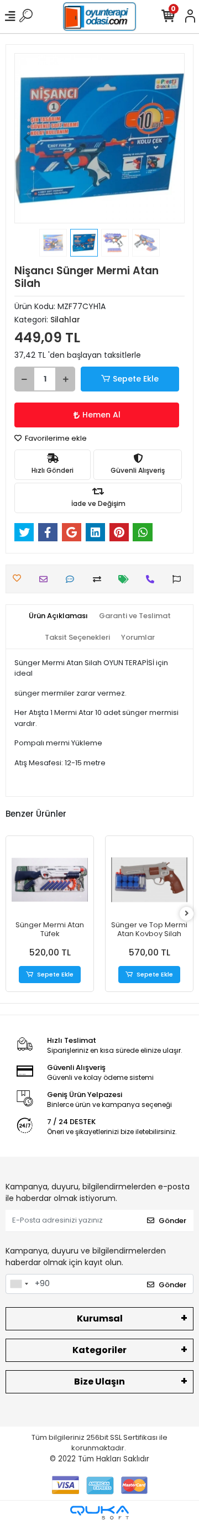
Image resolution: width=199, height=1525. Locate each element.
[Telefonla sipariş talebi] (153, 579)
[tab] (58, 616)
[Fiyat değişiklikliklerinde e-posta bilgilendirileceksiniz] (126, 579)
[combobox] (19, 1284)
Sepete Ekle (136, 378)
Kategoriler (99, 1350)
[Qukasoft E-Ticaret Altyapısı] (99, 1512)
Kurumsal (100, 1318)
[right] (186, 913)
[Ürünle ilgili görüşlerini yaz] (72, 579)
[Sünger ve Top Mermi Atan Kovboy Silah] (149, 880)
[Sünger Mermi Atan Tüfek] (50, 880)
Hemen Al (101, 414)
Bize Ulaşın (99, 1381)
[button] (27, 138)
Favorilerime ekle (55, 438)
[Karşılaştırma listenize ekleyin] (99, 579)
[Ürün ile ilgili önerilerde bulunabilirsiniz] (179, 579)
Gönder (172, 1220)
